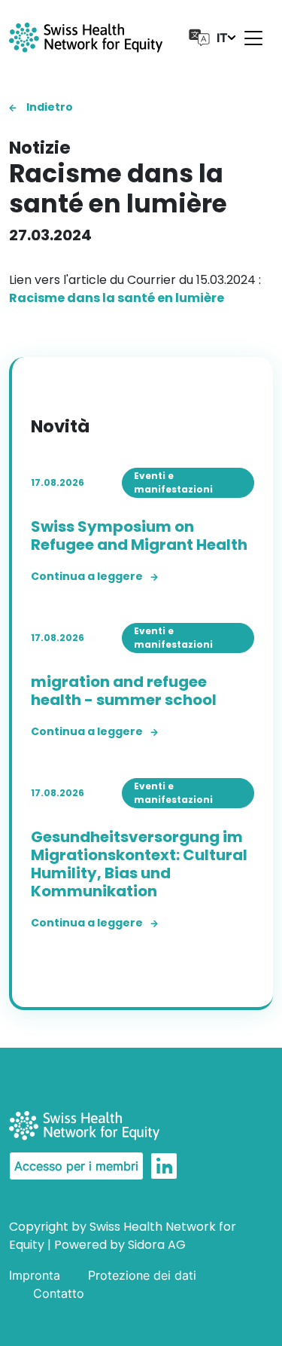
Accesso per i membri (76, 1166)
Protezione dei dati (142, 1275)
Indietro (48, 106)
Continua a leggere (87, 576)
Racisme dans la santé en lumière (116, 298)
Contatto (58, 1293)
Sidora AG (157, 1244)
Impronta (34, 1275)
